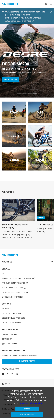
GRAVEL (14, 136)
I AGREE (27, 409)
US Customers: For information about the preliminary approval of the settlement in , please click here (25, 16)
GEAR (40, 160)
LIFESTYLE (40, 136)
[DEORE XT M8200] (30, 93)
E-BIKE (14, 160)
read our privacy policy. (31, 403)
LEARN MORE (10, 79)
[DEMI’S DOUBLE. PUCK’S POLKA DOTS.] (19, 93)
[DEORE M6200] (35, 93)
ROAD (14, 112)
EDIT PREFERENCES (27, 414)
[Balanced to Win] (24, 93)
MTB (40, 112)
